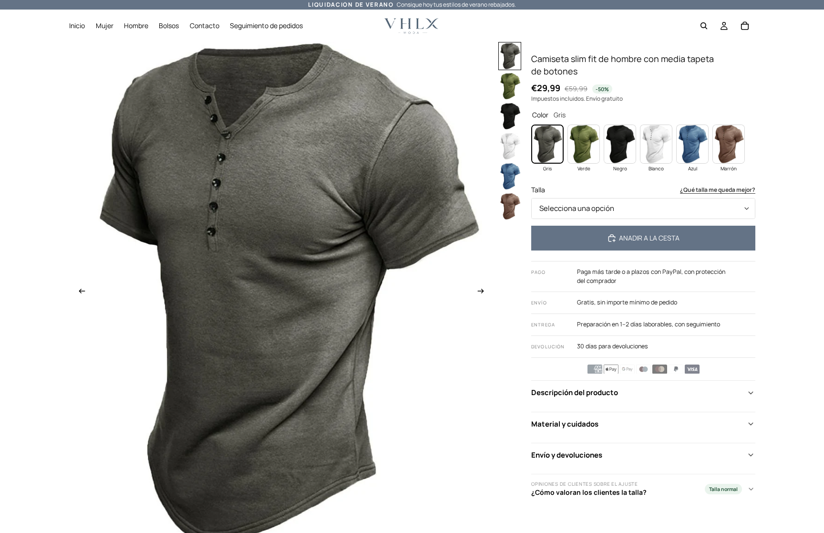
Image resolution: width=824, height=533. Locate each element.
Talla (538, 189)
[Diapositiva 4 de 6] (509, 146)
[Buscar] (703, 25)
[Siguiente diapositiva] (483, 292)
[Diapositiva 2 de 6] (509, 86)
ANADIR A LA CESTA (649, 237)
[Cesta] (744, 25)
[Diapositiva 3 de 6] (509, 116)
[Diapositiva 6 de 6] (509, 206)
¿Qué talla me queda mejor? (717, 190)
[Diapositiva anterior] (79, 292)
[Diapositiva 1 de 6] (509, 56)
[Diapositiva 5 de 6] (509, 176)
